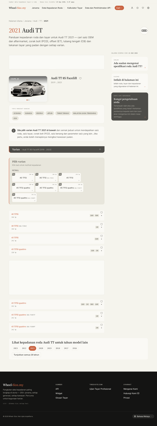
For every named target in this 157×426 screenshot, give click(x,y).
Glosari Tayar (62, 398)
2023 (15, 348)
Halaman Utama (15, 21)
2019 (49, 348)
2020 (41, 348)
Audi (35, 21)
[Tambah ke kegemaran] (80, 78)
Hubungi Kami (130, 393)
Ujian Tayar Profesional (100, 389)
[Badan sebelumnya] (12, 89)
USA (15, 118)
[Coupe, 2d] (27, 100)
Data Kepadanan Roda (52, 8)
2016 (74, 348)
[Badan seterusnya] (44, 89)
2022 (24, 348)
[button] (57, 149)
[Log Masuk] (132, 8)
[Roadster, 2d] (28, 100)
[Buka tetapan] (148, 8)
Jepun (49, 113)
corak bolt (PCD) (38, 41)
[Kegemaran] (143, 8)
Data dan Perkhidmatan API (97, 8)
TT (40, 21)
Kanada (28, 113)
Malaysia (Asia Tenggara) (84, 113)
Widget (59, 393)
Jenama (35, 8)
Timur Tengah (63, 113)
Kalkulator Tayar (74, 8)
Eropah (39, 113)
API (57, 389)
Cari (118, 8)
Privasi (127, 398)
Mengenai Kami (131, 389)
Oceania (17, 113)
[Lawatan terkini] (137, 8)
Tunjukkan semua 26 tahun (26, 355)
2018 (58, 348)
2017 (66, 348)
